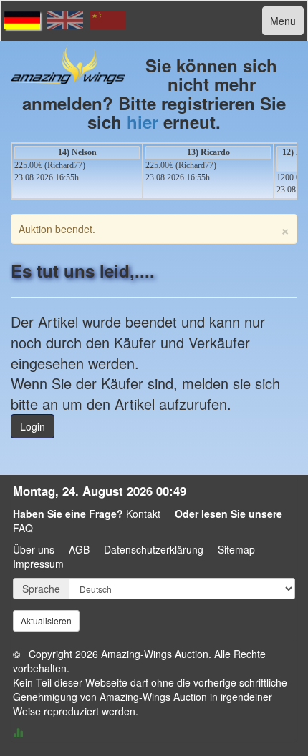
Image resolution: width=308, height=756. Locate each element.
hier (142, 121)
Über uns (33, 549)
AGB (79, 549)
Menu (283, 21)
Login (32, 426)
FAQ (23, 528)
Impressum (38, 563)
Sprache (41, 588)
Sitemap (236, 549)
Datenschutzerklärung (153, 549)
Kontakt (143, 513)
